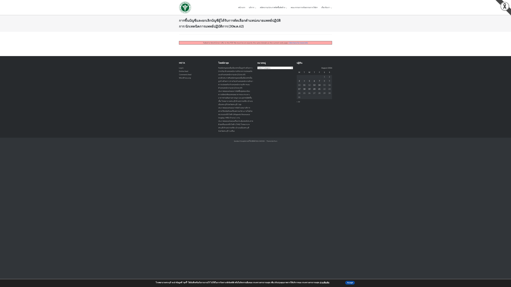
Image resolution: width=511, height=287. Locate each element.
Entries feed (183, 71)
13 (314, 85)
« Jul (298, 102)
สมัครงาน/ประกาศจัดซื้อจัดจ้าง (272, 7)
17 (299, 89)
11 (304, 85)
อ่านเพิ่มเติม (324, 282)
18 (304, 89)
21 (319, 89)
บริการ (251, 7)
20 (314, 89)
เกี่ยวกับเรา (325, 7)
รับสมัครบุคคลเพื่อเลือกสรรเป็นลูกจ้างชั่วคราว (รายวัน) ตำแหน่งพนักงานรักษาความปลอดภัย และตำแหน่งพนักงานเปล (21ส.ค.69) (235, 71)
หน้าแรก (241, 7)
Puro (275, 141)
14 (319, 85)
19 (309, 89)
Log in (181, 68)
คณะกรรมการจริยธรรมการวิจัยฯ (304, 7)
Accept (350, 282)
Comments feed (185, 74)
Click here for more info (298, 43)
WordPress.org (185, 78)
